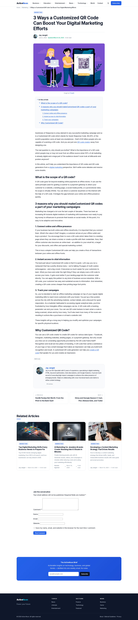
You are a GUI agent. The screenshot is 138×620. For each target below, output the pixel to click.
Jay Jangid (43, 35)
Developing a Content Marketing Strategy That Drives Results (104, 448)
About (101, 616)
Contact (100, 3)
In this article (43, 100)
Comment (37, 510)
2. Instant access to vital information (54, 116)
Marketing (25, 7)
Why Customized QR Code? (52, 123)
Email (35, 519)
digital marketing (56, 167)
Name (35, 514)
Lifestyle (54, 605)
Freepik (72, 93)
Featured (78, 608)
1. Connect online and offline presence (54, 113)
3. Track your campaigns (50, 120)
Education (47, 3)
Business (36, 3)
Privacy (119, 616)
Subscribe (116, 3)
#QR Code (37, 359)
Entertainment (60, 3)
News (71, 3)
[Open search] (108, 3)
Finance (78, 602)
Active (22, 3)
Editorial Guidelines (110, 616)
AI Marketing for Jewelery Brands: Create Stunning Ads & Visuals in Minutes (68, 449)
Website (36, 523)
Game (102, 605)
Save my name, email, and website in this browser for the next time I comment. (65, 528)
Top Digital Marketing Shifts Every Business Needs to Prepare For (33, 448)
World (92, 3)
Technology (82, 3)
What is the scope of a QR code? (54, 103)
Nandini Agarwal (56, 466)
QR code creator (83, 142)
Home (18, 7)
